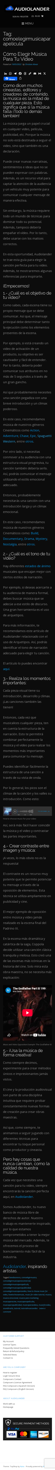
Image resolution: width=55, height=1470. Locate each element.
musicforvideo (44, 1305)
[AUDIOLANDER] (27, 8)
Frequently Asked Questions (16, 1348)
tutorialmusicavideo (29, 1308)
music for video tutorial (34, 1294)
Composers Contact (12, 1379)
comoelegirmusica (29, 1277)
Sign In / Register (20, 16)
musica (48, 1294)
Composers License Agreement (17, 1382)
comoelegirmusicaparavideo (15, 1291)
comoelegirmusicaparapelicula (16, 1284)
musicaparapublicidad (12, 1305)
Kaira (22, 1466)
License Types (9, 1344)
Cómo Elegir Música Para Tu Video (25, 56)
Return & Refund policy (13, 1351)
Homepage (8, 1407)
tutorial (17, 1308)
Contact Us (8, 1357)
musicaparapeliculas (25, 1301)
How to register (10, 1372)
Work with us (9, 1403)
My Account (8, 1341)
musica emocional (10, 1298)
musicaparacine (9, 1301)
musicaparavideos (30, 1305)
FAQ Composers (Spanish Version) (19, 1385)
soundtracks (8, 1308)
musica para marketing (28, 1298)
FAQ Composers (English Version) (18, 1389)
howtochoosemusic (16, 1294)
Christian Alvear (31, 64)
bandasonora (14, 1277)
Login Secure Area (11, 1375)
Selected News (10, 1354)
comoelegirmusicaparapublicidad (17, 1288)
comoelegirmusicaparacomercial (16, 1281)
